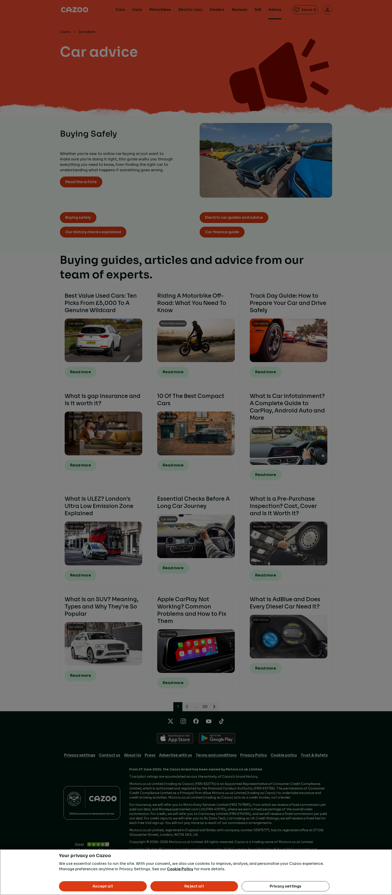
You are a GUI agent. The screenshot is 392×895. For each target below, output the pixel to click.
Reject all (194, 886)
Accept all (103, 886)
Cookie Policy (180, 869)
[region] (196, 872)
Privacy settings (285, 886)
